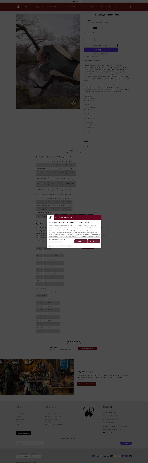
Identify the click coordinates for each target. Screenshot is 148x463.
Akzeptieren (93, 241)
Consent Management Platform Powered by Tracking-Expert (64, 245)
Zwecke (52, 242)
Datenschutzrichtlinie (54, 239)
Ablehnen (80, 241)
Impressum (63, 239)
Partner (59, 242)
